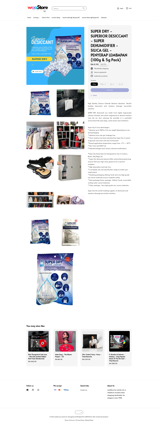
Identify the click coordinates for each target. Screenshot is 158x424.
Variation (93, 80)
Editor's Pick (46, 17)
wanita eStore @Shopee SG (90, 17)
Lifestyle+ (104, 17)
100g (94, 84)
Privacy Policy (80, 420)
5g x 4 (112, 84)
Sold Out (110, 90)
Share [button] (95, 95)
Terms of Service (70, 420)
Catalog (35, 17)
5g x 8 (121, 84)
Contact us (83, 390)
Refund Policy (89, 420)
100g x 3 (103, 84)
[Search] (84, 8)
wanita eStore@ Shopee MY (71, 17)
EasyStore (105, 417)
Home (29, 17)
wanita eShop (56, 17)
